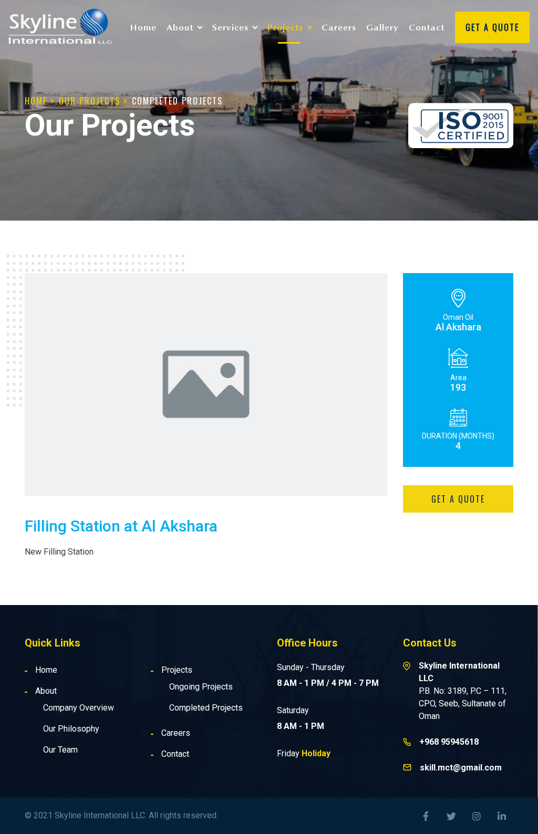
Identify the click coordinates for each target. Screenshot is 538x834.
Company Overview (78, 708)
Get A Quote (492, 27)
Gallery (382, 27)
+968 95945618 (449, 742)
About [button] (180, 27)
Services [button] (230, 27)
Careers (339, 27)
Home (143, 27)
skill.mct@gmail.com (461, 768)
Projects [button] (285, 27)
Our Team (60, 750)
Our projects (89, 101)
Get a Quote (458, 499)
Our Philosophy (71, 729)
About (46, 691)
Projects (176, 670)
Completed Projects (177, 101)
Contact (426, 27)
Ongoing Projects (201, 687)
